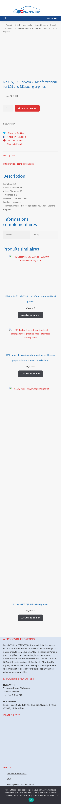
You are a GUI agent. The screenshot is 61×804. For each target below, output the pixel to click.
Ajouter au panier (27, 108)
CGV (9, 778)
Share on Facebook (17, 136)
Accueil (9, 25)
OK (31, 800)
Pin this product (15, 140)
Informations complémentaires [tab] (18, 163)
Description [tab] (9, 155)
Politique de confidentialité (20, 784)
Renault (53, 25)
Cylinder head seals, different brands (31, 25)
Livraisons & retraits (17, 773)
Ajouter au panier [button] (30, 315)
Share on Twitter (16, 133)
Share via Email (14, 144)
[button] (50, 18)
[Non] (57, 795)
